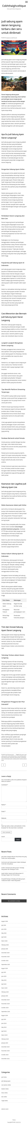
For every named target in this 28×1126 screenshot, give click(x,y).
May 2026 (3, 933)
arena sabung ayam (12, 756)
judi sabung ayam (5, 757)
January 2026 (4, 948)
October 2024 (4, 1007)
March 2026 (4, 941)
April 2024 (3, 1031)
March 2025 (4, 988)
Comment (4, 785)
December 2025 (5, 952)
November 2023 (5, 1050)
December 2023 (5, 1047)
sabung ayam (16, 758)
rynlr (16, 37)
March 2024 (4, 1035)
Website (3, 818)
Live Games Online (6, 1085)
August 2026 (4, 921)
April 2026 (3, 937)
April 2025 (3, 984)
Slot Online (4, 1096)
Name (3, 805)
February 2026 (5, 945)
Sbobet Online (5, 1089)
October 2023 (4, 1054)
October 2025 (4, 960)
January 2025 (4, 996)
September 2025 (5, 964)
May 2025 (3, 980)
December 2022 (5, 1058)
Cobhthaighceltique (14, 5)
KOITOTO (18, 1122)
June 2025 (3, 976)
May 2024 (3, 1027)
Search (3, 836)
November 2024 (5, 1003)
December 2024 (5, 999)
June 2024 (3, 1023)
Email (3, 811)
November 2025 (5, 956)
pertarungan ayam (8, 758)
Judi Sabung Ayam (10, 754)
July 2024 (3, 1019)
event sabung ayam (21, 756)
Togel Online (4, 1100)
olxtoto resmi (4, 1109)
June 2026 (3, 929)
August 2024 (4, 1015)
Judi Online (4, 1077)
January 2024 (4, 1043)
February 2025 (5, 992)
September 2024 (5, 1011)
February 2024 (5, 1039)
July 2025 (3, 972)
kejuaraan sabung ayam (15, 757)
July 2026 (3, 925)
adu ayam (22, 754)
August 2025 (4, 968)
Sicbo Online (4, 1093)
